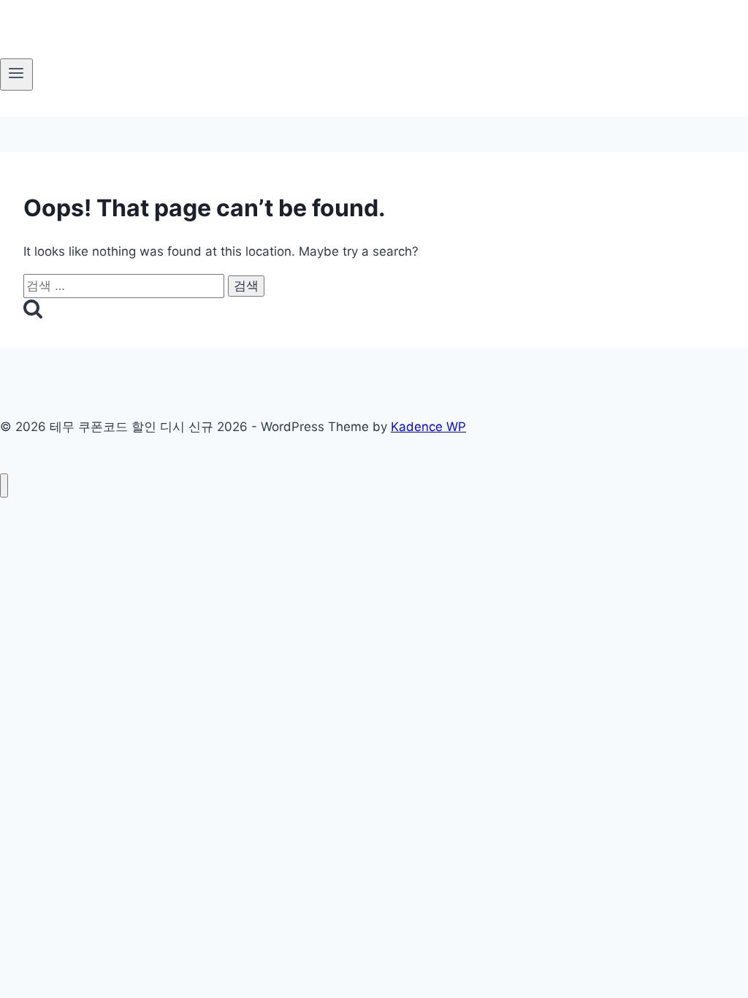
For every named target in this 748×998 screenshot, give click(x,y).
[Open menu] (16, 74)
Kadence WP (428, 426)
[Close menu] (4, 485)
